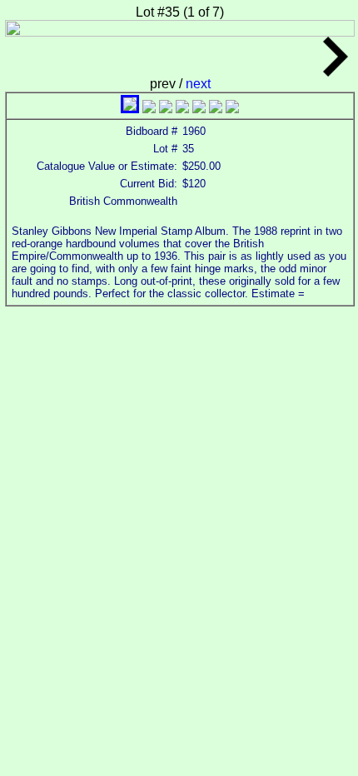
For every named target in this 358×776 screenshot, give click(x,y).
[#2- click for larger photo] (149, 109)
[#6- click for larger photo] (215, 109)
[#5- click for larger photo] (199, 109)
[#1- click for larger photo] (130, 109)
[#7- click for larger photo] (232, 109)
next (198, 84)
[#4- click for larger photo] (182, 109)
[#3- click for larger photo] (165, 109)
